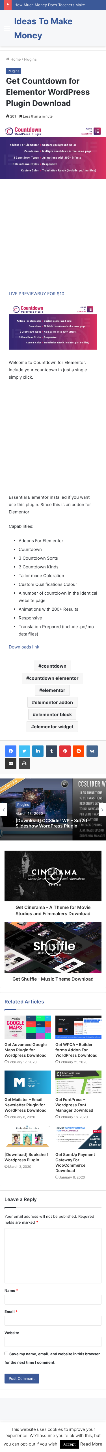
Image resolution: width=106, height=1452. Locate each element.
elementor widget (53, 726)
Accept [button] (69, 1444)
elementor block (54, 714)
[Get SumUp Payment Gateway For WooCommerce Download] (78, 1137)
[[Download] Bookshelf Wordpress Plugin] (28, 1137)
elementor (53, 690)
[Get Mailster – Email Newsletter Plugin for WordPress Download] (28, 1082)
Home (15, 59)
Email (11, 1311)
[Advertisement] (53, 237)
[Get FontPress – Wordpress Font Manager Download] (78, 1082)
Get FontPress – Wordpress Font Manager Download (74, 1105)
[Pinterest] (65, 751)
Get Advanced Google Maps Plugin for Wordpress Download (26, 1050)
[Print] (24, 763)
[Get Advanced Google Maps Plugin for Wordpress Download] (28, 1027)
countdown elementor (54, 678)
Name (11, 1290)
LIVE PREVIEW (23, 293)
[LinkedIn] (38, 751)
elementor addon (54, 702)
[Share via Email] (10, 763)
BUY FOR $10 (50, 293)
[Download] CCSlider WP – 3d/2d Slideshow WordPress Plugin (51, 823)
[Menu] (7, 30)
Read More (91, 1444)
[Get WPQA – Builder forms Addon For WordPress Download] (78, 1027)
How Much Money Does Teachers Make (49, 5)
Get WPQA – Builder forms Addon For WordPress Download (76, 1050)
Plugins (30, 59)
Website (12, 1332)
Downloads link (24, 647)
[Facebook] (10, 751)
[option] (53, 809)
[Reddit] (78, 751)
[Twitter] (24, 751)
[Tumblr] (51, 751)
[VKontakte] (92, 751)
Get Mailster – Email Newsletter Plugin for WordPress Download (26, 1105)
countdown (53, 666)
